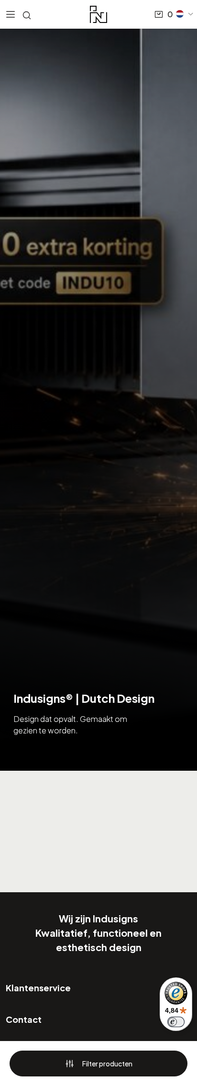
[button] (185, 14)
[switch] (176, 1022)
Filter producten (107, 1063)
